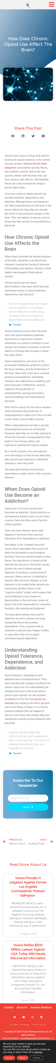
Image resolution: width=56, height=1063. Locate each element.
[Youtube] (23, 1017)
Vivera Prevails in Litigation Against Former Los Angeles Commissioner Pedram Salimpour (28, 886)
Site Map (14, 1024)
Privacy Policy (39, 1024)
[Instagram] (32, 1017)
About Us (22, 1007)
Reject (22, 1058)
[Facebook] (14, 1017)
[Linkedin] (41, 1017)
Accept (9, 1058)
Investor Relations (41, 1007)
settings (38, 1052)
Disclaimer (25, 1024)
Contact (9, 1007)
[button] (12, 136)
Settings (36, 1058)
